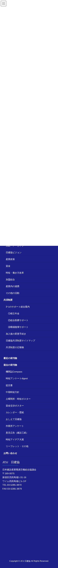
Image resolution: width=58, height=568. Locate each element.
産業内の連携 (12, 286)
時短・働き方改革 (15, 272)
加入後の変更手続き (16, 333)
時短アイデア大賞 (15, 439)
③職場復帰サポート (18, 327)
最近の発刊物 (10, 358)
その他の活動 (12, 293)
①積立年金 (13, 313)
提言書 (9, 385)
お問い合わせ (10, 453)
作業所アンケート (15, 426)
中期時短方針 (12, 392)
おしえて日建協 (14, 419)
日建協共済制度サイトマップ (20, 340)
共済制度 (8, 299)
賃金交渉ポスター (15, 405)
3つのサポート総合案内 (18, 306)
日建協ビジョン (14, 252)
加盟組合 (10, 279)
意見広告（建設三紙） (17, 432)
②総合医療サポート (18, 320)
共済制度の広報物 (15, 347)
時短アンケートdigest (17, 378)
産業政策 (10, 259)
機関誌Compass (14, 371)
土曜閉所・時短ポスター (18, 399)
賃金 (8, 266)
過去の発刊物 (10, 365)
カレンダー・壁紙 (15, 412)
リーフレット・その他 (17, 446)
